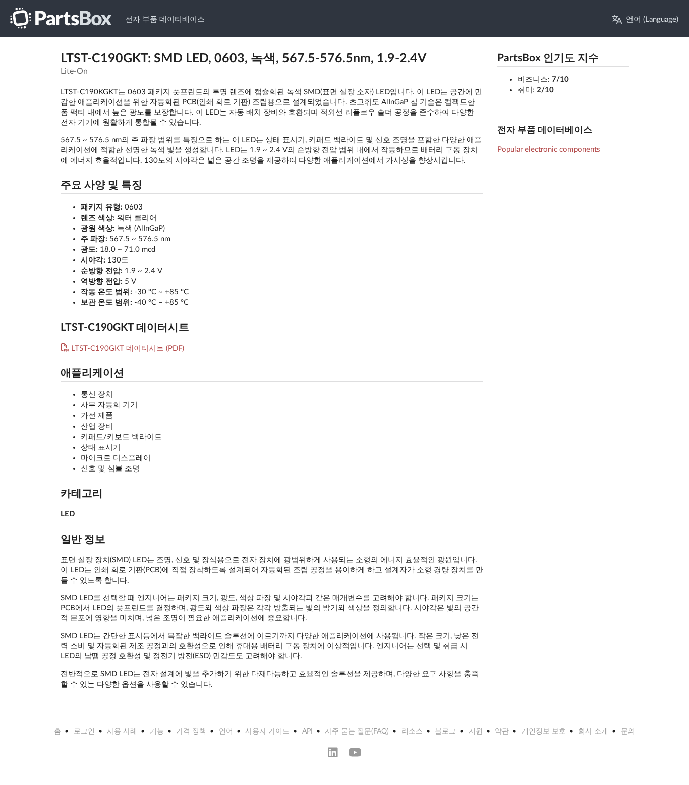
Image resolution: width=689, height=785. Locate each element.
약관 (502, 731)
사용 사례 (122, 731)
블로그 (445, 731)
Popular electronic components (548, 149)
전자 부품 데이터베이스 (165, 19)
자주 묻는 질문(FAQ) (357, 731)
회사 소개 (593, 731)
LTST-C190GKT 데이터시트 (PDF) (127, 348)
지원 (476, 731)
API (307, 731)
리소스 (412, 731)
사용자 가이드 (267, 731)
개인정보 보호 (544, 731)
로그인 (84, 731)
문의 (628, 731)
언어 (226, 731)
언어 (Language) (652, 19)
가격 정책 (191, 731)
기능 (157, 731)
